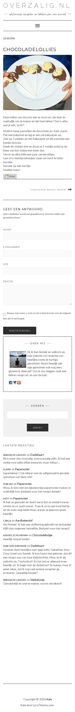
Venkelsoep (37, 579)
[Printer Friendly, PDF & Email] (10, 176)
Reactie (8, 281)
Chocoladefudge (42, 535)
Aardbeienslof (23, 520)
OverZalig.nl (37, 5)
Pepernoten (22, 469)
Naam (7, 229)
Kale (49, 699)
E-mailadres (11, 247)
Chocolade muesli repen (48, 189)
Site (5, 264)
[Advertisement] (37, 631)
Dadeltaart (37, 454)
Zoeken (37, 427)
